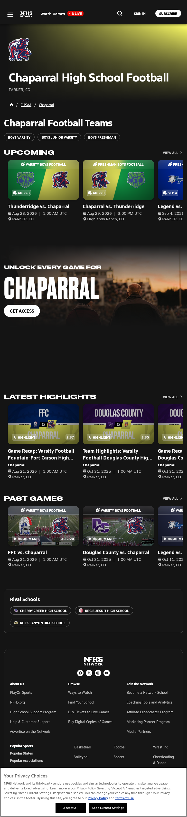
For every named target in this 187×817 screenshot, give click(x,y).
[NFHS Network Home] (26, 14)
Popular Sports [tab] (21, 745)
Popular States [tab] (21, 753)
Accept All (70, 808)
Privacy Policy (98, 798)
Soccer (119, 757)
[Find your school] (119, 13)
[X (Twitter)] (89, 673)
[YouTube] (106, 673)
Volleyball (81, 757)
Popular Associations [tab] (26, 760)
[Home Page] (11, 105)
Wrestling (160, 747)
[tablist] (34, 753)
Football (120, 747)
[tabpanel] (125, 759)
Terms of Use (124, 798)
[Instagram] (98, 673)
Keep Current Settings (108, 808)
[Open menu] (10, 14)
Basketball (82, 747)
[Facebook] (80, 673)
